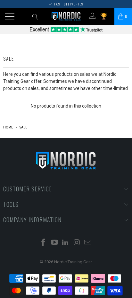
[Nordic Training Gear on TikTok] (65, 243)
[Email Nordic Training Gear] (88, 243)
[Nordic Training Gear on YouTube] (54, 243)
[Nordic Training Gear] (66, 16)
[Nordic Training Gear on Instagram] (77, 243)
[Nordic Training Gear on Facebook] (43, 243)
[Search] (34, 16)
